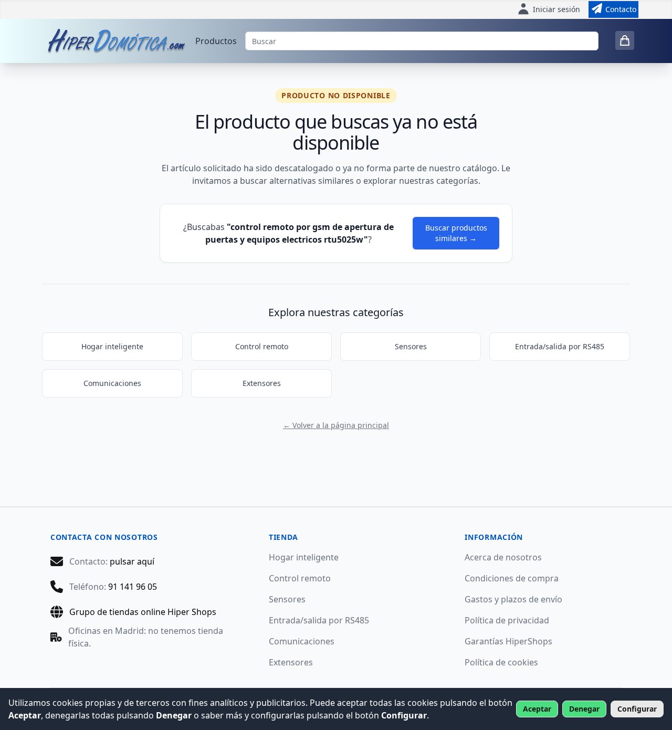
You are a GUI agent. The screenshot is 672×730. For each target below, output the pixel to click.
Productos (216, 41)
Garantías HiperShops (508, 641)
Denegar (584, 709)
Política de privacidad (507, 620)
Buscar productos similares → (456, 233)
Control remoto (261, 346)
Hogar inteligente (112, 346)
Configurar (637, 709)
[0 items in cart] (624, 40)
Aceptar (537, 709)
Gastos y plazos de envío (513, 599)
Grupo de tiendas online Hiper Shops (142, 612)
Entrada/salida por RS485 (559, 346)
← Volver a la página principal (336, 425)
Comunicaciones (112, 383)
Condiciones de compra (512, 578)
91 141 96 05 (132, 586)
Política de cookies (501, 662)
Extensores (262, 383)
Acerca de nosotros (503, 557)
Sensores (411, 346)
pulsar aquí (132, 561)
